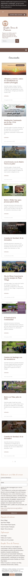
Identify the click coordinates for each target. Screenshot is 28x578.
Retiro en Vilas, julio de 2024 (12, 398)
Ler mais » (6, 96)
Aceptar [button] (12, 574)
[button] (26, 50)
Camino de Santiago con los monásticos (13, 358)
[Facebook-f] (2, 11)
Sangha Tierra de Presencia (10, 28)
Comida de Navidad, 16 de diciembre (13, 437)
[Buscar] (17, 41)
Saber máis (18, 574)
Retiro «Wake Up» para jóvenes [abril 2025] (12, 201)
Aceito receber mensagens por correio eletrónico (11, 488)
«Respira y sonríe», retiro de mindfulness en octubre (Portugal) (13, 80)
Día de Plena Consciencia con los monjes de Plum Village (13, 278)
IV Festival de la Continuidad (10, 319)
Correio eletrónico (6, 477)
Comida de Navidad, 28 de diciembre (13, 239)
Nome (2, 482)
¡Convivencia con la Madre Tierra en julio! (14, 163)
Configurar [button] (5, 574)
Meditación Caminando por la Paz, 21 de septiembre (13, 122)
